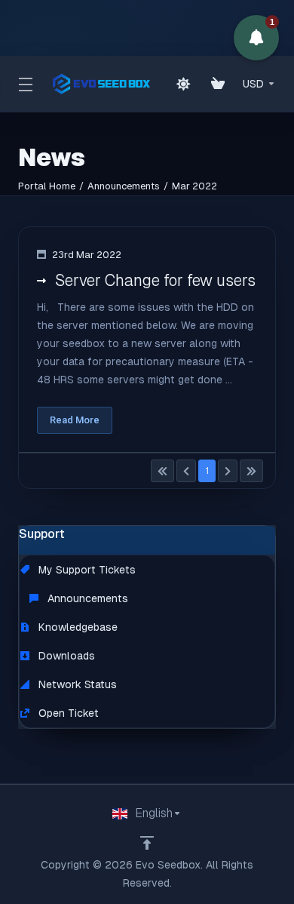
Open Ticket (67, 713)
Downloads (65, 656)
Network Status (76, 684)
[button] (256, 37)
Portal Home (46, 186)
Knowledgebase (76, 627)
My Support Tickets (85, 570)
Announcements (123, 186)
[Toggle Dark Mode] (183, 83)
